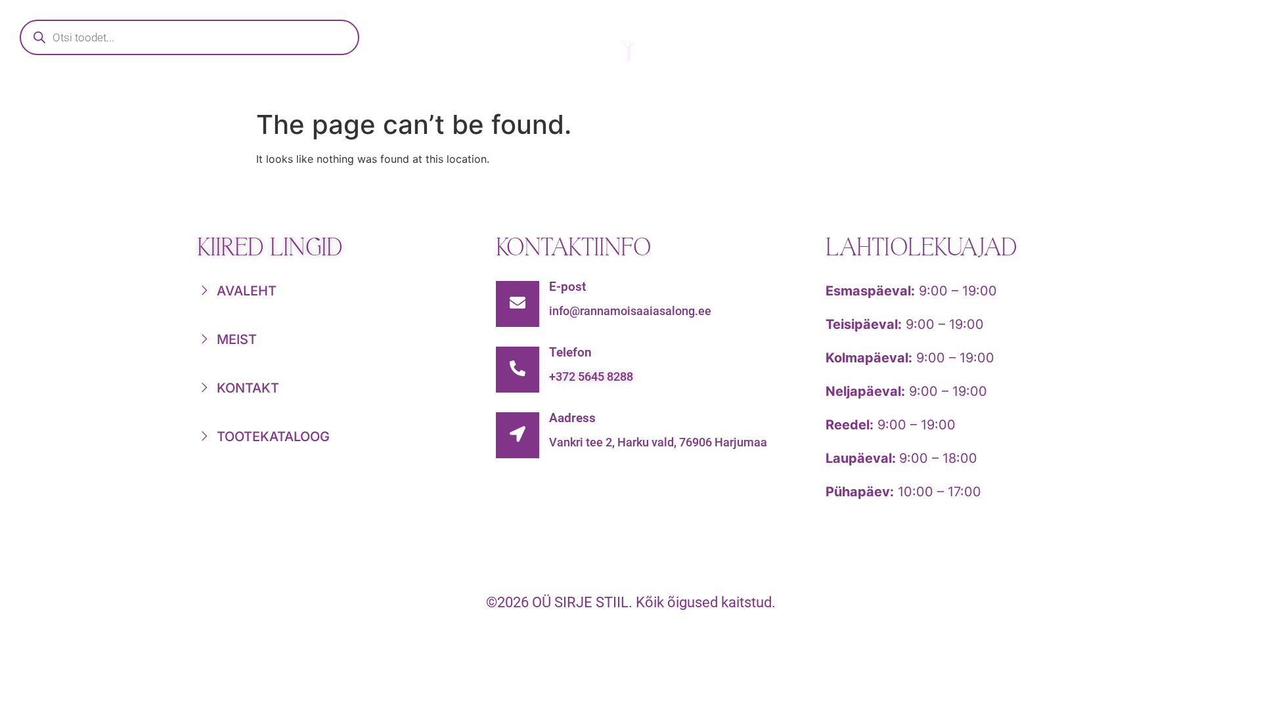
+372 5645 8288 (591, 376)
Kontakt (949, 89)
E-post (567, 286)
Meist (838, 89)
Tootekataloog (472, 89)
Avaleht (326, 89)
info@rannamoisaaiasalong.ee (630, 311)
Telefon (570, 352)
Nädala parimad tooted (671, 89)
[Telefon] (517, 370)
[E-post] (517, 304)
